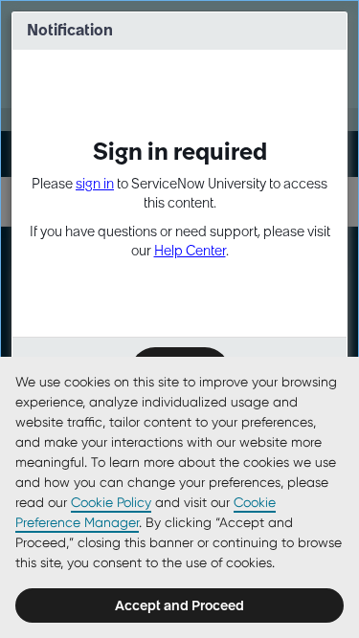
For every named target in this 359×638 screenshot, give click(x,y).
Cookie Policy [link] (111, 502)
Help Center (190, 250)
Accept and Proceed (179, 605)
